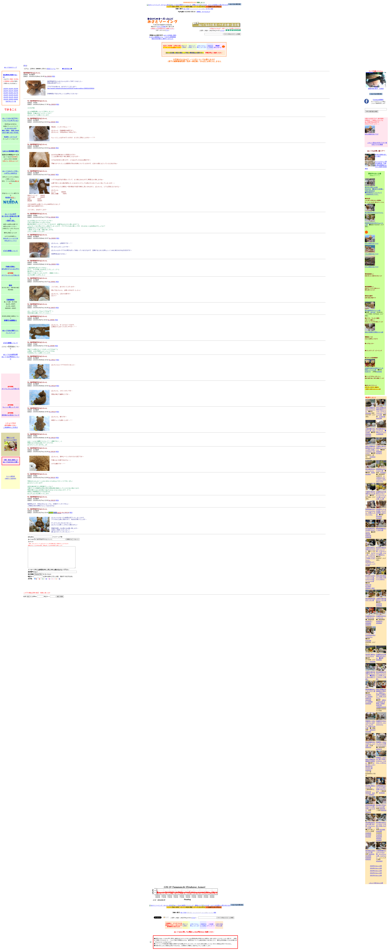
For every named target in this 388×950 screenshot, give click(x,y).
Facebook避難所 (378, 99)
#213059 (379, 516)
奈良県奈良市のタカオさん (370, 636)
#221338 (379, 418)
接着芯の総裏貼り (10, 320)
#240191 (371, 854)
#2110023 (379, 861)
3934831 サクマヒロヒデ (203, 11)
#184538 (368, 537)
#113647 (368, 474)
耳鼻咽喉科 (10, 300)
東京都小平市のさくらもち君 (381, 806)
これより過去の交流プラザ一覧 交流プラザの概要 (377, 143)
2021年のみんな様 (376, 875)
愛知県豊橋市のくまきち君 (381, 529)
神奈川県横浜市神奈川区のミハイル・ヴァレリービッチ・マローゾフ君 (381, 411)
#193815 (372, 457)
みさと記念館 (161, 26)
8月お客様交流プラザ (371, 134)
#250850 (368, 623)
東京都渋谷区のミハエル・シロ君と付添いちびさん (381, 825)
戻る (25, 65)
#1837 (373, 472)
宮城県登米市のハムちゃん (381, 617)
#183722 (368, 698)
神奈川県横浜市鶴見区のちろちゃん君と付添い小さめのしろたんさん (370, 449)
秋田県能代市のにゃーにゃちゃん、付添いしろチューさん (370, 511)
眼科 (10, 285)
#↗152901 (369, 696)
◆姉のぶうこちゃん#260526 (381, 432)
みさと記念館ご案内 (169, 35)
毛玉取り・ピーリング (10, 137)
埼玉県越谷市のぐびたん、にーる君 (370, 743)
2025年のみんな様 (376, 866)
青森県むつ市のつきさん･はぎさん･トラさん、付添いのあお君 (370, 724)
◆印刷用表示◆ (67, 68)
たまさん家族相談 (170, 37)
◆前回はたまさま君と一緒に (370, 677)
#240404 (368, 434)
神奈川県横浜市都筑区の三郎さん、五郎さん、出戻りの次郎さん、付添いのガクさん (381, 694)
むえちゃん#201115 (369, 791)
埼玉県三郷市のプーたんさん (370, 655)
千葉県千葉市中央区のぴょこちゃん (381, 448)
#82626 (367, 534)
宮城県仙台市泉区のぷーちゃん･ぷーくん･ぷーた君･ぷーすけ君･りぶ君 (381, 495)
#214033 (368, 856)
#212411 (368, 836)
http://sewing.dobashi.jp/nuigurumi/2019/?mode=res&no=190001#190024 (70, 88)
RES (53, 76)
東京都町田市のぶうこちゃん (370, 470)
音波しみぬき (15, 130)
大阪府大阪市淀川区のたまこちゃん (370, 673)
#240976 (379, 604)
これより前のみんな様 (376, 883)
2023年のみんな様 (376, 870)
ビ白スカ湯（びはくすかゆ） (10, 132)
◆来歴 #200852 (379, 659)
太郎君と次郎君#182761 (380, 703)
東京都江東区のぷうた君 (370, 786)
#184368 (379, 831)
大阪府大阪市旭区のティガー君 (381, 599)
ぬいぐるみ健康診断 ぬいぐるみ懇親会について (10, 357)
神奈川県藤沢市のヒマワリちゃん (370, 409)
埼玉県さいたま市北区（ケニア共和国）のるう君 (381, 511)
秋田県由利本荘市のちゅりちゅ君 (374, 224)
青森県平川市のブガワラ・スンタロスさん (381, 722)
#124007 (379, 518)
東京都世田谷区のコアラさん (374, 212)
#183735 (368, 535)
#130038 (379, 835)
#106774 (368, 371)
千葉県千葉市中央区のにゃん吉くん (370, 493)
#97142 (373, 312)
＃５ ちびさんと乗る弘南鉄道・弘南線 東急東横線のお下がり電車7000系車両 (376, 165)
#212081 (368, 413)
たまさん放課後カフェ (156, 37)
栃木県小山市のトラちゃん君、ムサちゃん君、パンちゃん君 (370, 578)
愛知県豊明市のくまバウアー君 (370, 690)
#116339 (368, 812)
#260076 (368, 625)
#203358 (368, 700)
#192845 (379, 605)
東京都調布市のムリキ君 (372, 310)
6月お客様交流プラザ (371, 267)
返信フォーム (51, 68)
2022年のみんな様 (376, 873)
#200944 (379, 451)
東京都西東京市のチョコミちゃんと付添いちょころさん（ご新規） (381, 675)
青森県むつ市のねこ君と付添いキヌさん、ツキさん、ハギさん (381, 760)
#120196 (379, 836)
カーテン (208, 8)
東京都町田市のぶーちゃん (381, 429)
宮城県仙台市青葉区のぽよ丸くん (381, 656)
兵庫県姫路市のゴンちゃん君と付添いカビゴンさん (381, 788)
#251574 (372, 730)
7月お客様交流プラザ (371, 254)
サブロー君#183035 (369, 769)
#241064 (368, 436)
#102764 (382, 808)
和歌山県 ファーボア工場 (10, 238)
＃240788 (382, 416)
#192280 (372, 661)
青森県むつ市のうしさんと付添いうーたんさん (381, 743)
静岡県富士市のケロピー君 (381, 470)
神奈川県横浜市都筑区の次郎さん (370, 761)
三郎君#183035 (381, 707)
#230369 (382, 793)
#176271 (379, 453)
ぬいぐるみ (186, 8)
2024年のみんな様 (376, 868)
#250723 (368, 747)
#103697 (379, 840)
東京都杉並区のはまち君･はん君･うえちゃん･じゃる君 (370, 825)
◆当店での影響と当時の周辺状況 (374, 190)
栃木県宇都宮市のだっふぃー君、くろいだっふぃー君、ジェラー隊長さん (381, 551)
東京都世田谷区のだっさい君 (370, 599)
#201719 (368, 584)
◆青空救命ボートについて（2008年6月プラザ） (373, 193)
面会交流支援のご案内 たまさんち (162, 38)
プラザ (167, 30)
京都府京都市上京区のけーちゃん (370, 549)
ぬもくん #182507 (370, 793)
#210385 (382, 829)
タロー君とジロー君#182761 (370, 764)
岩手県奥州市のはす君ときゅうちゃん (370, 530)
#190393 (368, 857)
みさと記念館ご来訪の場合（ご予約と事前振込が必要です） (185, 53)
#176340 (368, 835)
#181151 (368, 859)
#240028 (368, 703)
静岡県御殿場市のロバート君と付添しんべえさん (370, 807)
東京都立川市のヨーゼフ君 (370, 851)
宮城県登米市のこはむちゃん (370, 617)
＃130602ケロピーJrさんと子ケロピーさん (381, 478)
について (10, 251)
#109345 (379, 371)
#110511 (378, 838)
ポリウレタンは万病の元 (10, 275)
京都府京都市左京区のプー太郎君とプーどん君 (374, 369)
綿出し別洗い (6, 130)
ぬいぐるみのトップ (10, 67)
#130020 (368, 833)
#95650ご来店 (370, 588)
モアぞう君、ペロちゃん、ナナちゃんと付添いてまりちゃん (370, 556)
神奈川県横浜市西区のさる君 (374, 332)
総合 (212, 8)
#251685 (368, 731)
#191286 (368, 640)
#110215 (383, 810)
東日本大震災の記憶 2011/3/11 (371, 188)
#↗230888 (369, 702)
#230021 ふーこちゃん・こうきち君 (370, 563)
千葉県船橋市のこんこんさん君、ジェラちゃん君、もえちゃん (381, 854)
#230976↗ (369, 621)
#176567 (368, 586)
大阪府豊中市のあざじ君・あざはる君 (370, 430)
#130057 (383, 472)
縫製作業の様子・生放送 (376, 88)
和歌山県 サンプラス (10, 240)
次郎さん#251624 (381, 701)
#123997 (368, 694)
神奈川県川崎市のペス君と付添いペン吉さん (381, 577)
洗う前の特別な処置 (10, 128)
